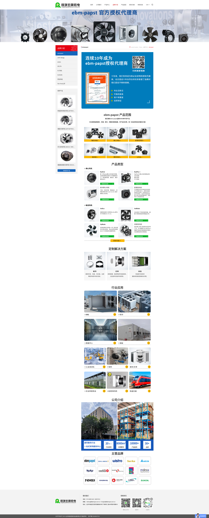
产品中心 (107, 5)
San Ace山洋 (61, 83)
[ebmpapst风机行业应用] (99, 316)
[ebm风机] (93, 141)
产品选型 (123, 5)
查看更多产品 (66, 170)
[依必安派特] (93, 158)
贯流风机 (60, 79)
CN (147, 5)
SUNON (59, 75)
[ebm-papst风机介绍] (141, 141)
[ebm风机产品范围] (117, 141)
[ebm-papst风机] (93, 393)
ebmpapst (60, 53)
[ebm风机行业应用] (135, 316)
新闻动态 (140, 5)
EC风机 (59, 71)
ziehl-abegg (60, 58)
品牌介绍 (115, 5)
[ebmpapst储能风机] (135, 345)
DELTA (59, 66)
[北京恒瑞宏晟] (68, 4)
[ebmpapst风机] (93, 369)
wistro (59, 62)
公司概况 (98, 5)
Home (140, 47)
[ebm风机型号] (117, 201)
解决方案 (132, 5)
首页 (91, 5)
